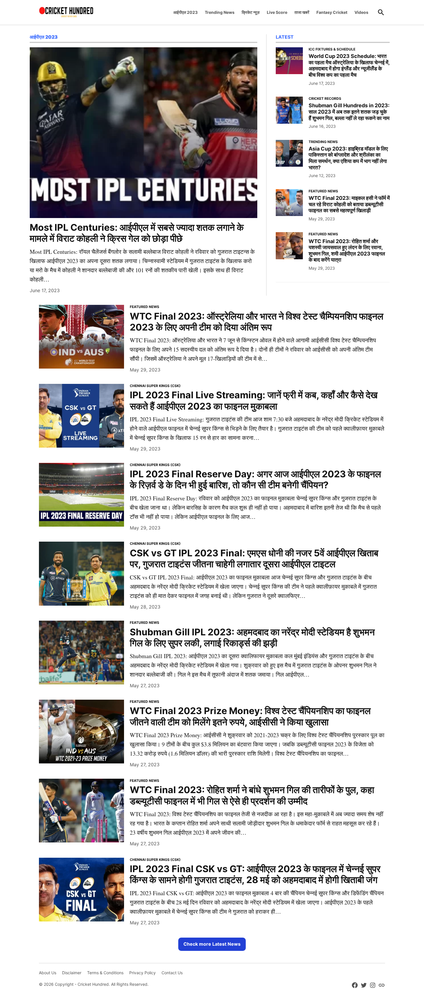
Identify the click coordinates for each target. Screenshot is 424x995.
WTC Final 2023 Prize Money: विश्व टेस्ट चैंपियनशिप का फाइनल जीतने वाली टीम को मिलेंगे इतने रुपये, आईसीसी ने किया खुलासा (250, 716)
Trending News (219, 12)
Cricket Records (325, 99)
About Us (47, 972)
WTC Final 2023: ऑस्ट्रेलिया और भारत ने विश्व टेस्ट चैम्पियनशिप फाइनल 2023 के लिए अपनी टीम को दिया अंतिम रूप (256, 322)
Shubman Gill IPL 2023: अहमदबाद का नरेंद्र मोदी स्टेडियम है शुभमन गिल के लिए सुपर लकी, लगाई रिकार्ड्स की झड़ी (252, 637)
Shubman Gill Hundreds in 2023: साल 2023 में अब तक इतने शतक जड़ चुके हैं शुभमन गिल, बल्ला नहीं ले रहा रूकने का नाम (349, 111)
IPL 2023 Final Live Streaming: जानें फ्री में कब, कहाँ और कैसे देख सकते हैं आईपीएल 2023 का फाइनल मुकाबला (254, 400)
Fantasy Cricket (331, 12)
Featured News (323, 191)
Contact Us (172, 972)
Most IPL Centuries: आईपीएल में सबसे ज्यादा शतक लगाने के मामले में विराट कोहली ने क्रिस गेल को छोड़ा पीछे (137, 233)
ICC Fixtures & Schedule (332, 49)
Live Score (277, 12)
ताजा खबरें (301, 12)
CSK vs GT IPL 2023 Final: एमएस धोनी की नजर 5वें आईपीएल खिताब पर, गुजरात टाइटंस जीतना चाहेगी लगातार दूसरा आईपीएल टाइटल (254, 558)
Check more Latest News (212, 944)
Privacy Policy (142, 972)
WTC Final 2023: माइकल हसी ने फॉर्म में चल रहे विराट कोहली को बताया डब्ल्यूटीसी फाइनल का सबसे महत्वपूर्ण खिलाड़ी (349, 204)
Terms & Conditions (105, 972)
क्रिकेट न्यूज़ (251, 12)
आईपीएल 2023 (185, 12)
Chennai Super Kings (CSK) (155, 386)
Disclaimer (71, 972)
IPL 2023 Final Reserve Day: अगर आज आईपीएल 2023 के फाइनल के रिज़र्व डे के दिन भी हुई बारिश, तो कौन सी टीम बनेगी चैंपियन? (255, 479)
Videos (361, 12)
